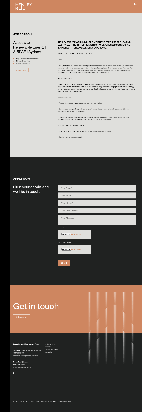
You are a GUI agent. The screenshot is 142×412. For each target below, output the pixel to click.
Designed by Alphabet (48, 401)
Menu (5, 206)
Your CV (61, 227)
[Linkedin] (135, 4)
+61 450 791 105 (18, 353)
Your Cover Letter (64, 243)
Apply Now (22, 70)
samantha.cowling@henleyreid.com (25, 355)
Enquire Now (22, 317)
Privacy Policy (34, 401)
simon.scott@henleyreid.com (23, 367)
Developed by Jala (64, 401)
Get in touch (36, 305)
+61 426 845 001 (19, 364)
